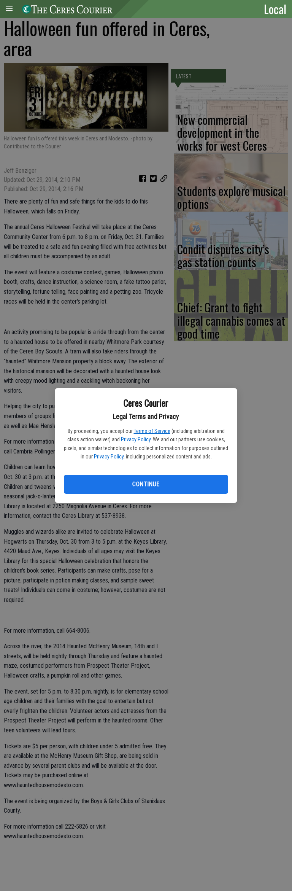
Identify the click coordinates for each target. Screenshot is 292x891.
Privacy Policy (136, 439)
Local (275, 9)
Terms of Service (152, 431)
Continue (145, 484)
